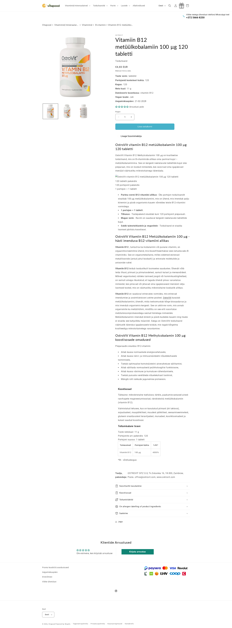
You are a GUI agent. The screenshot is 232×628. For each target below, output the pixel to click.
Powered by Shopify (63, 624)
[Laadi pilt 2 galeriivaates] (67, 111)
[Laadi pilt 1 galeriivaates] (50, 111)
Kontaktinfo (129, 624)
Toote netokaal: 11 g (128, 432)
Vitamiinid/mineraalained (67, 25)
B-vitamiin (100, 25)
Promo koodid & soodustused (55, 567)
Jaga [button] (120, 522)
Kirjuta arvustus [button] (137, 551)
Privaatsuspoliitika (98, 624)
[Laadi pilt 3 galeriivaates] (83, 111)
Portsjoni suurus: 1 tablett (131, 439)
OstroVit (167, 297)
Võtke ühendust (49, 582)
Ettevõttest (47, 577)
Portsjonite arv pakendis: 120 (133, 436)
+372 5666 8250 (195, 17)
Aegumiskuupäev (50, 572)
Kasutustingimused (115, 624)
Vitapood (46, 25)
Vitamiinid (87, 25)
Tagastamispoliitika (80, 624)
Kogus (117, 112)
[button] (77, 5)
